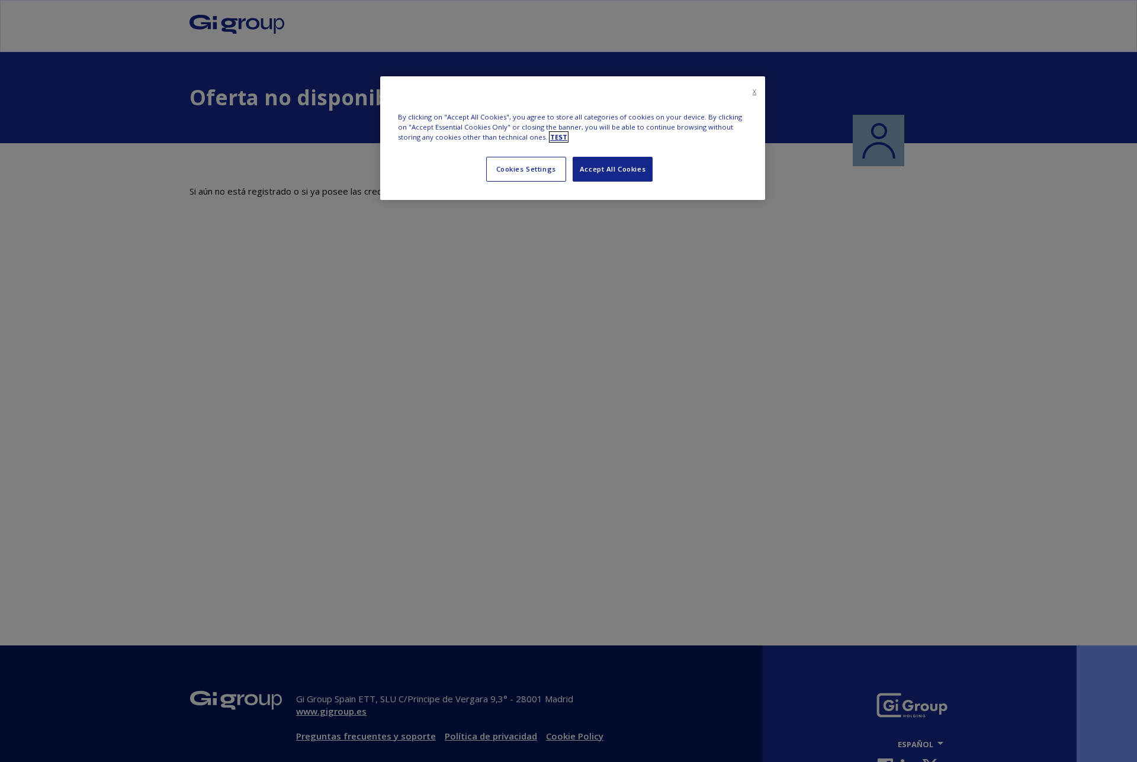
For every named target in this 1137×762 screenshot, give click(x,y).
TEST (558, 137)
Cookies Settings (526, 168)
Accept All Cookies (612, 168)
